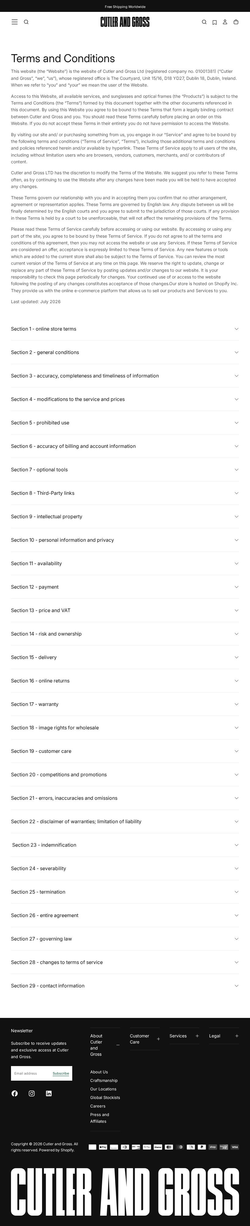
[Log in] (225, 22)
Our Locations (103, 1088)
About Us (99, 1071)
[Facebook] (14, 1093)
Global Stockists (105, 1097)
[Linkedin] (48, 1093)
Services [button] (178, 1035)
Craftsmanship (104, 1080)
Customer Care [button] (139, 1038)
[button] (14, 22)
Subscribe (61, 1073)
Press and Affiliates (99, 1118)
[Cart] (236, 22)
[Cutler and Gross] (125, 1192)
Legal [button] (214, 1035)
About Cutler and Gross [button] (96, 1045)
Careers (97, 1106)
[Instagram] (31, 1093)
